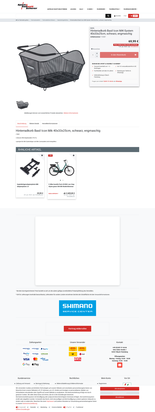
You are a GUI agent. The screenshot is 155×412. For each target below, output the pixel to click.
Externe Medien (57, 407)
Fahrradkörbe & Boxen (48, 20)
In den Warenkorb (118, 55)
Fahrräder (101, 9)
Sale (81, 9)
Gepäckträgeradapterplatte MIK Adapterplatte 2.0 (27, 185)
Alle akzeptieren (120, 388)
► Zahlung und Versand (22, 383)
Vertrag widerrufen (77, 328)
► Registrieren (102, 383)
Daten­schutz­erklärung (30, 403)
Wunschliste (96, 49)
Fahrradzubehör (130, 9)
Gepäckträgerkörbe (62, 20)
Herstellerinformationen (50, 123)
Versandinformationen (102, 294)
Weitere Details (34, 123)
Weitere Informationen (71, 113)
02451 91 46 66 (108, 81)
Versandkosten (134, 46)
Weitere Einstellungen (23, 409)
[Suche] (108, 16)
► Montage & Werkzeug (41, 383)
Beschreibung (21, 123)
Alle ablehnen (119, 397)
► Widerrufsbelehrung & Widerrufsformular (69, 383)
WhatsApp (119, 81)
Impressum (50, 401)
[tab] (22, 123)
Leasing (73, 9)
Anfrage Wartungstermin (57, 9)
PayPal (69, 407)
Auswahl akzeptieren (120, 393)
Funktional (79, 407)
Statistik (33, 407)
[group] (61, 168)
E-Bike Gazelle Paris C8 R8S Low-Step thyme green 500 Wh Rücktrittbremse (61, 185)
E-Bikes (89, 9)
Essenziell (22, 407)
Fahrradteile (114, 9)
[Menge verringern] (96, 56)
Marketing (43, 407)
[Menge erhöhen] (96, 53)
